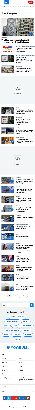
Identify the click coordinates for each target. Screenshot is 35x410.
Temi (2, 354)
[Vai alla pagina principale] (6, 2)
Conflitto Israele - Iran (8, 7)
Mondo (18, 196)
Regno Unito (20, 137)
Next (22, 296)
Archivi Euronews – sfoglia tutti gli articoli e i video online (26, 379)
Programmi (22, 374)
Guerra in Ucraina (23, 7)
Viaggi (3, 370)
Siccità (17, 339)
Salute (6, 334)
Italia (15, 325)
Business (4, 37)
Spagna (26, 330)
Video (3, 374)
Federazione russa (22, 224)
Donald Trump (26, 325)
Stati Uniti (17, 334)
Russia (6, 325)
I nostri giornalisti (6, 378)
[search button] (32, 305)
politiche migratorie (12, 330)
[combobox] (17, 305)
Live (30, 2)
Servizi (3, 387)
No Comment (20, 275)
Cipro (17, 234)
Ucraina (25, 321)
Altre (2, 391)
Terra (20, 362)
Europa (3, 358)
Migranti (28, 334)
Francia (18, 177)
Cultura (21, 370)
